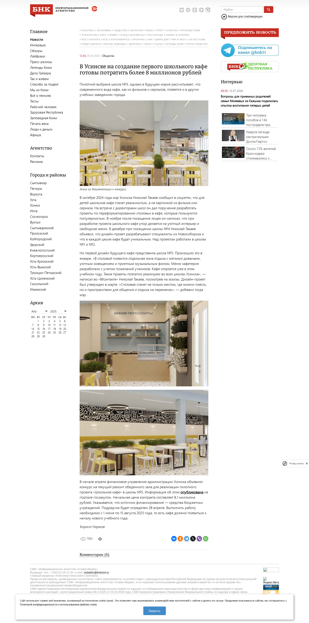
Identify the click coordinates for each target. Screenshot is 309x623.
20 (64, 329)
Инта (34, 211)
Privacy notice (296, 463)
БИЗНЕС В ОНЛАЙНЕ (177, 35)
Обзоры (36, 50)
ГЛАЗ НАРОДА (155, 35)
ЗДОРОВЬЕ (134, 44)
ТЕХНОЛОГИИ (89, 35)
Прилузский (39, 233)
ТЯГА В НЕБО (178, 39)
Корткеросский (41, 255)
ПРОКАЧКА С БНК (142, 39)
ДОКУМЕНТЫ (137, 35)
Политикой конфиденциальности (38, 604)
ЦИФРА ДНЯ (161, 39)
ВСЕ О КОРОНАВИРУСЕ (116, 39)
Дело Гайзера (40, 73)
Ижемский (38, 289)
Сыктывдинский (42, 228)
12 (60, 325)
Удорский (37, 244)
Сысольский (39, 283)
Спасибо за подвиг (44, 84)
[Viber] (199, 539)
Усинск (35, 205)
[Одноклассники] (180, 539)
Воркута (36, 194)
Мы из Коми (39, 90)
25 (54, 332)
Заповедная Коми (43, 118)
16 (44, 329)
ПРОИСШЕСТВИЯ (190, 30)
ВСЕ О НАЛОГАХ (91, 39)
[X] (193, 539)
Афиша (35, 135)
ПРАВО (149, 30)
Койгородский (41, 239)
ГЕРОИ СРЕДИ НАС (197, 44)
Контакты (37, 156)
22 (38, 332)
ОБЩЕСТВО (120, 30)
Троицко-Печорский (45, 272)
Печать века (39, 123)
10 (49, 325)
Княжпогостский (42, 250)
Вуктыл (35, 222)
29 (38, 336)
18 (54, 329)
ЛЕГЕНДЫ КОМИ (174, 44)
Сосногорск (39, 216)
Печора (36, 188)
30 (43, 336)
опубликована (192, 492)
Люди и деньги (41, 129)
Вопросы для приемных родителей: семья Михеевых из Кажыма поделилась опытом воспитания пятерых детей (249, 100)
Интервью (38, 45)
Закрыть (154, 611)
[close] (307, 463)
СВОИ (147, 44)
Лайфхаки (37, 56)
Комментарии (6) (94, 554)
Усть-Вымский (40, 267)
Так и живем (39, 78)
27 (64, 332)
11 (54, 325)
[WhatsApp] (205, 539)
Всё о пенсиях (40, 95)
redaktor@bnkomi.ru (96, 572)
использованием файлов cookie (78, 604)
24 (49, 332)
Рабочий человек (43, 107)
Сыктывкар (38, 183)
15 (38, 329)
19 (60, 329)
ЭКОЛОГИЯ (136, 30)
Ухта (33, 199)
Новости (36, 39)
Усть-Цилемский (42, 278)
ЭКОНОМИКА (104, 30)
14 (32, 329)
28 (32, 336)
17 (49, 329)
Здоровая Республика (46, 112)
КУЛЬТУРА (172, 30)
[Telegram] (186, 539)
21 (33, 332)
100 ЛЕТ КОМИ (197, 39)
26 (60, 332)
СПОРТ (160, 30)
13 (64, 325)
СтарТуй (157, 44)
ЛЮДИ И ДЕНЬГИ (91, 44)
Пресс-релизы (41, 61)
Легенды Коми (41, 67)
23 (43, 332)
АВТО (103, 35)
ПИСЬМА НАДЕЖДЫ (114, 44)
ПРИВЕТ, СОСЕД (118, 35)
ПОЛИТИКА (88, 30)
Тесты (34, 101)
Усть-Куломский (41, 261)
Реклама (36, 161)
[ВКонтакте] (174, 539)
